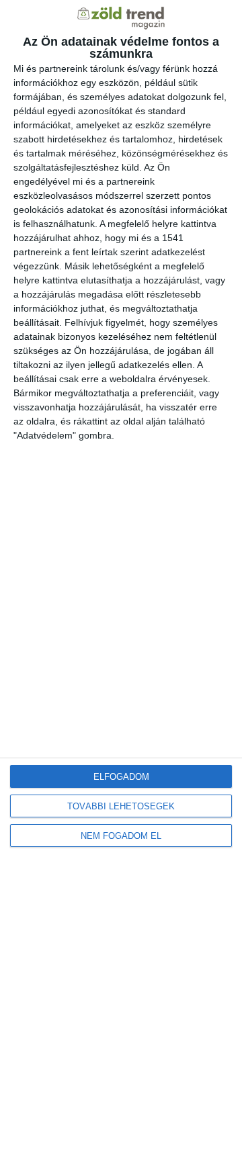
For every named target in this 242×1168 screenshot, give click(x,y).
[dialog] (121, 584)
